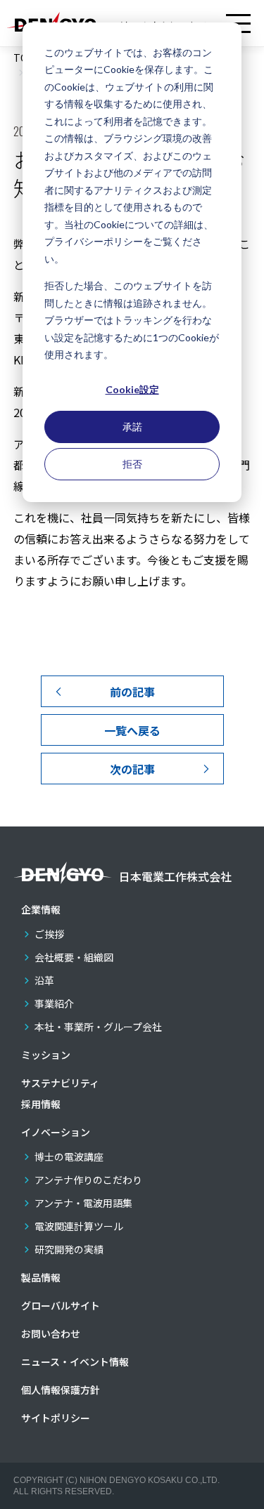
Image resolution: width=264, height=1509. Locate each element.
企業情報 (41, 909)
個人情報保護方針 (60, 1390)
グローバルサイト (60, 1305)
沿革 (44, 980)
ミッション (45, 1055)
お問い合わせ (50, 1333)
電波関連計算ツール (78, 1226)
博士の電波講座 (68, 1156)
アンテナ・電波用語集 (83, 1203)
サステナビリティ (60, 1083)
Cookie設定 (132, 389)
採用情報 (41, 1104)
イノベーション (55, 1132)
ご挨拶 (49, 934)
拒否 (132, 464)
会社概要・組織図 (73, 957)
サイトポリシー (55, 1418)
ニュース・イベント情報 (75, 1362)
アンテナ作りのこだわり (88, 1180)
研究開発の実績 (68, 1249)
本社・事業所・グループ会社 (98, 1027)
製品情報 (41, 1277)
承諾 (132, 427)
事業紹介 (54, 1003)
